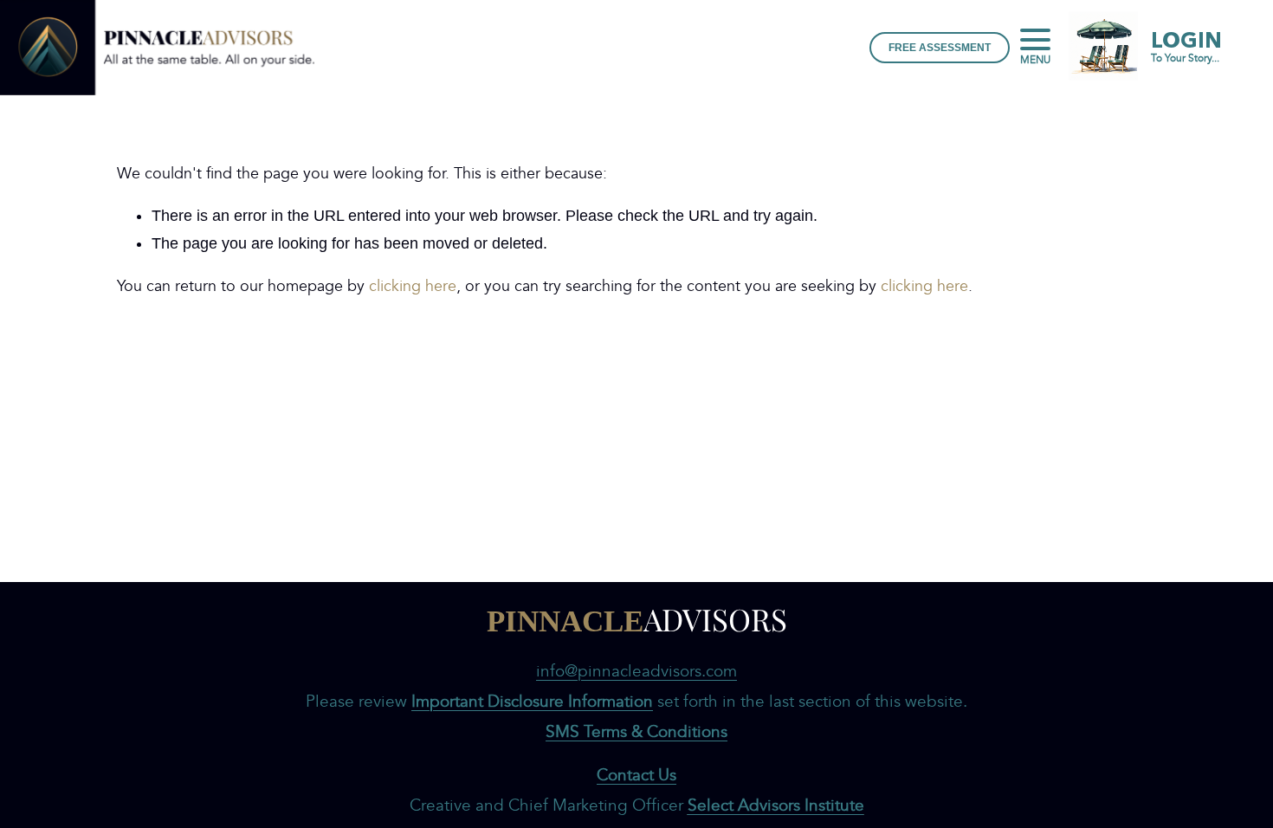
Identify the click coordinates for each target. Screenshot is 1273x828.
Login (1186, 47)
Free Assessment (940, 48)
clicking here (412, 286)
